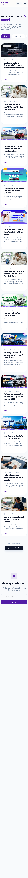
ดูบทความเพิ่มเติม (14, 548)
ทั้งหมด (6, 36)
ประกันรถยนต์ (18, 36)
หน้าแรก (3, 10)
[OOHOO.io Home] (4, 3)
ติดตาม (14, 602)
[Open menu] (25, 3)
